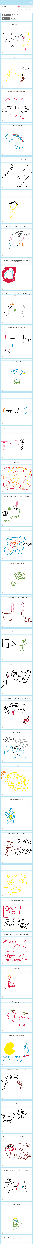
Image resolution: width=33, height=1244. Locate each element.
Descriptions (17, 15)
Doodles (7, 15)
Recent (7, 18)
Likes (14, 18)
